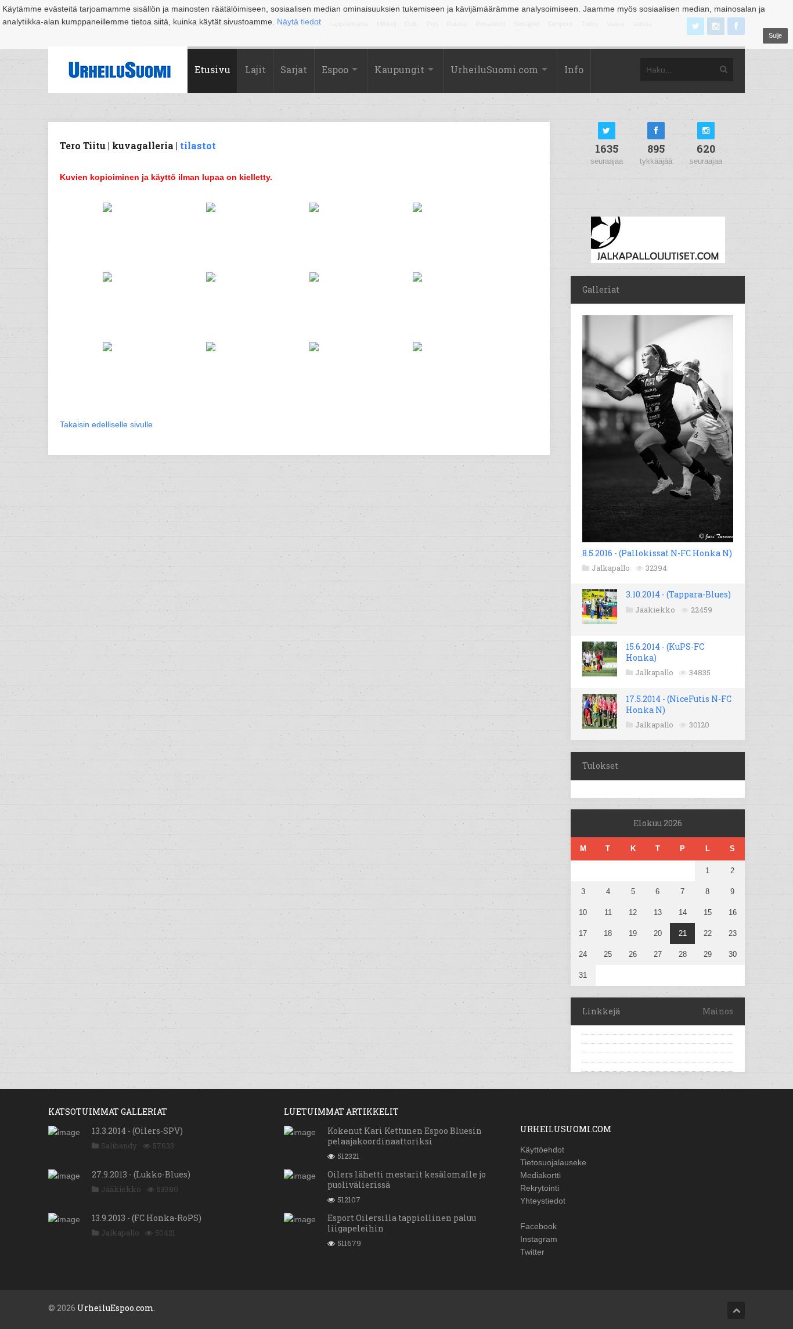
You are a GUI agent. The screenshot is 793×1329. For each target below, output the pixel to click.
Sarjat (293, 69)
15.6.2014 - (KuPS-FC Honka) (665, 651)
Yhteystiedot (542, 1200)
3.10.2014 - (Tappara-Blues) (678, 594)
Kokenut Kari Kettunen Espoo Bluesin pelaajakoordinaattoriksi (404, 1136)
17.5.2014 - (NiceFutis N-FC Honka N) (678, 704)
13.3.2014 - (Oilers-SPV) (137, 1130)
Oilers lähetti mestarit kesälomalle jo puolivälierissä (406, 1179)
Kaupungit (399, 69)
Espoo (335, 69)
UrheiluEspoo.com (115, 1307)
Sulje (775, 35)
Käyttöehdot (542, 1149)
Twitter (532, 1251)
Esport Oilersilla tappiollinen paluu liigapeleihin (401, 1223)
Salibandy (119, 1145)
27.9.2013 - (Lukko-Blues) (141, 1174)
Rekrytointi (539, 1188)
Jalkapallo (611, 568)
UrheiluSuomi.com (494, 69)
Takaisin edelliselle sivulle (106, 424)
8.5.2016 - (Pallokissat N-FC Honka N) (657, 553)
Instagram (538, 1239)
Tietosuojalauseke (553, 1162)
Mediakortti (540, 1175)
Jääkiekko (655, 609)
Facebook (538, 1226)
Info (573, 69)
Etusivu (212, 69)
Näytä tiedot (299, 21)
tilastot (198, 145)
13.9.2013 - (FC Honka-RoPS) (146, 1217)
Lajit (255, 69)
